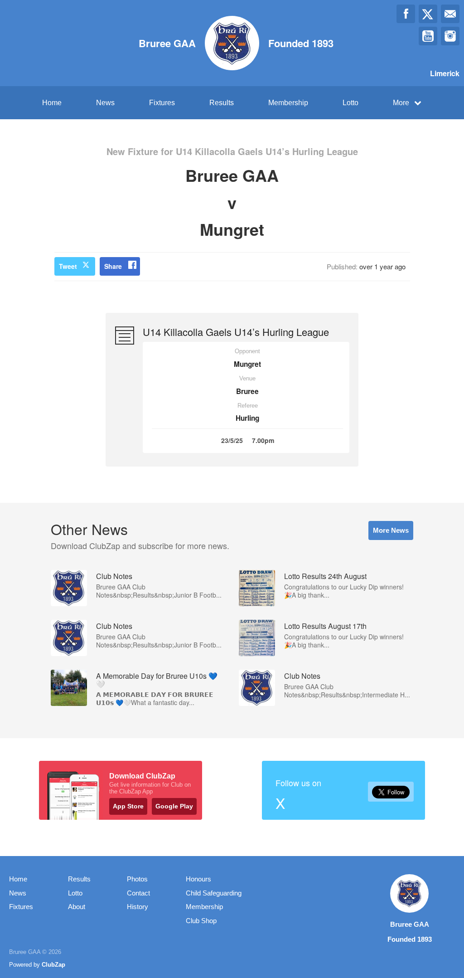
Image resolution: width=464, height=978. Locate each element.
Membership (288, 103)
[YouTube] (428, 36)
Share (113, 266)
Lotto (350, 103)
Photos (137, 879)
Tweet (68, 266)
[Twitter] (428, 14)
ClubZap (53, 964)
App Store (128, 806)
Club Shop (201, 920)
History (137, 906)
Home (52, 103)
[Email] (450, 14)
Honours (198, 879)
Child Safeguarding (214, 893)
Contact (138, 893)
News (105, 103)
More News (391, 530)
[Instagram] (450, 36)
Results (221, 103)
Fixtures (162, 103)
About (76, 906)
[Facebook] (405, 14)
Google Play (174, 806)
